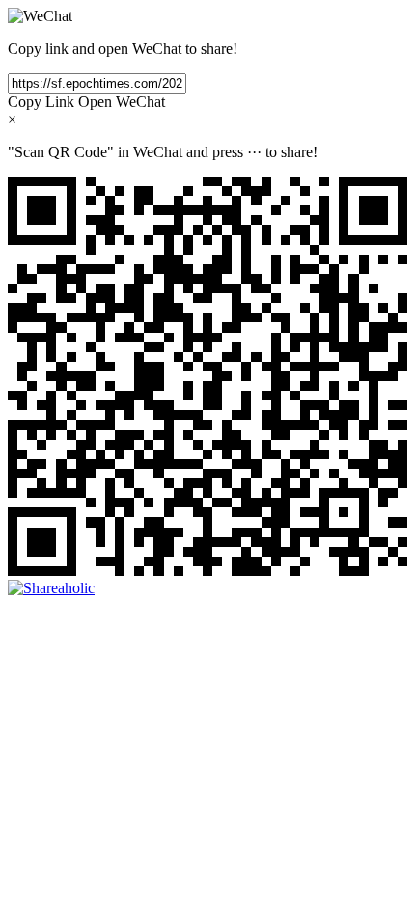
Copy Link (41, 102)
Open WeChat (121, 102)
